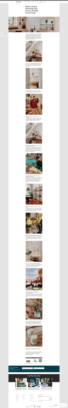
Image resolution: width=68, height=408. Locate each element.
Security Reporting (32, 401)
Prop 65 (31, 400)
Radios (23, 396)
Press (16, 400)
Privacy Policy (50, 400)
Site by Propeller (50, 406)
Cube (40, 363)
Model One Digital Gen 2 (29, 363)
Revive (36, 363)
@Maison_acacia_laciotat (29, 354)
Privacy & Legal (31, 396)
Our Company (17, 396)
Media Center (17, 401)
